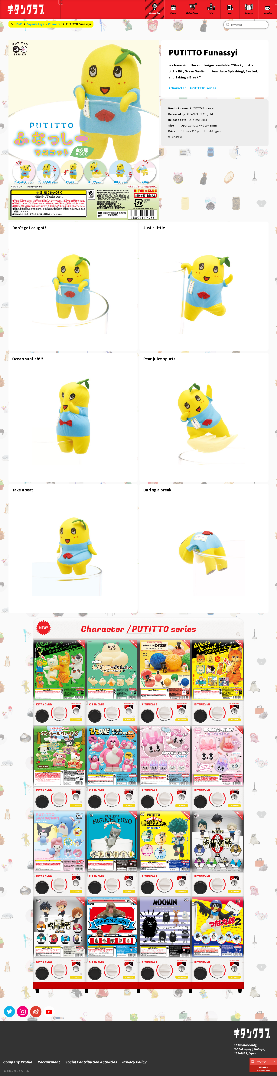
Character (55, 24)
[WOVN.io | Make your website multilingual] (263, 1066)
